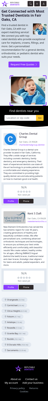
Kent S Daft (34, 213)
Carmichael (15, 305)
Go (39, 117)
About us (16, 379)
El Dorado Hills (17, 344)
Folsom (13, 316)
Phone (26, 201)
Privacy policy (17, 388)
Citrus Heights (17, 311)
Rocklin (14, 339)
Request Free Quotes (23, 64)
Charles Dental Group (28, 135)
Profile (11, 201)
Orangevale (15, 299)
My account (11, 382)
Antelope (14, 322)
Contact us (31, 379)
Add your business (32, 382)
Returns (33, 388)
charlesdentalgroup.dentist (32, 144)
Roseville (14, 327)
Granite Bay (16, 333)
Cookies (24, 391)
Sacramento (16, 350)
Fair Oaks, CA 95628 (28, 142)
